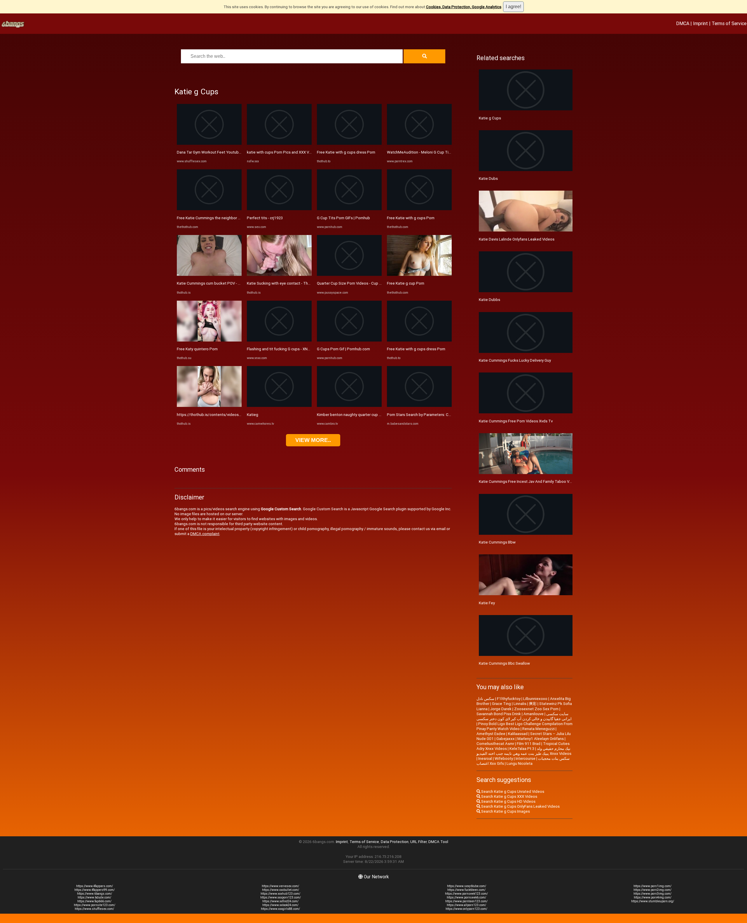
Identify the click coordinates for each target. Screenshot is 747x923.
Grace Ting (501, 703)
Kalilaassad (518, 733)
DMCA (682, 23)
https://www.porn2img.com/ (652, 890)
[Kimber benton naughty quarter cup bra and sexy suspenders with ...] (349, 405)
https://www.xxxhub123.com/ (280, 894)
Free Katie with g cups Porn (410, 217)
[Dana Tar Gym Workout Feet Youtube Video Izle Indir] (209, 143)
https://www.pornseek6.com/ (466, 897)
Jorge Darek (501, 708)
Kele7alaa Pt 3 (521, 748)
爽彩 (533, 703)
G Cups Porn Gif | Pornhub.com (343, 348)
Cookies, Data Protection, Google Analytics (463, 6)
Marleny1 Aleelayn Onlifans (540, 738)
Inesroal (485, 758)
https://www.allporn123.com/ (466, 905)
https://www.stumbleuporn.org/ (652, 901)
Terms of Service (729, 23)
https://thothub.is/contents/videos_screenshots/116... (225, 414)
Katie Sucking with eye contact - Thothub (282, 283)
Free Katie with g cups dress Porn (346, 152)
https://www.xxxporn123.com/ (280, 897)
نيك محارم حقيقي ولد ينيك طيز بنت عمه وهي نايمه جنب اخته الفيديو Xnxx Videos (524, 751)
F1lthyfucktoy (509, 698)
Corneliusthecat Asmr (495, 743)
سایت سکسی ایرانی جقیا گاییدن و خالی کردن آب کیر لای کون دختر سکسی (524, 716)
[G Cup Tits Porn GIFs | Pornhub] (349, 208)
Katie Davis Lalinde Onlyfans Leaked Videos (516, 239)
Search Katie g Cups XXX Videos (508, 796)
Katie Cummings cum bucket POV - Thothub (215, 283)
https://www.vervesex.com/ (280, 886)
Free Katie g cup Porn (405, 283)
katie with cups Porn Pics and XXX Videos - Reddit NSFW (296, 152)
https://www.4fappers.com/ (94, 886)
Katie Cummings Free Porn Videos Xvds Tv (516, 421)
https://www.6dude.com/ (94, 897)
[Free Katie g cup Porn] (419, 274)
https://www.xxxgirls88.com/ (280, 909)
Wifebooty (504, 758)
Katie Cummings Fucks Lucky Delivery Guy (515, 360)
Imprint (700, 23)
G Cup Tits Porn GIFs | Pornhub (343, 217)
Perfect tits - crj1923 (265, 217)
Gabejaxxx (505, 738)
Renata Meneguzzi (538, 728)
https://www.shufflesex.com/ (94, 909)
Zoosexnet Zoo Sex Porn (536, 708)
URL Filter (418, 841)
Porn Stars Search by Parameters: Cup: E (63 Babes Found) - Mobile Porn (449, 414)
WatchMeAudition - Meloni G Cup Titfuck (422, 152)
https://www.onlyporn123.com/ (466, 909)
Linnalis (520, 703)
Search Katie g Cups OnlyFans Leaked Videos (520, 806)
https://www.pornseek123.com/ (466, 894)
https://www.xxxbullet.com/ (280, 890)
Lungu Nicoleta (520, 763)
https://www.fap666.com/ (94, 901)
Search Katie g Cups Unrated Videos (512, 791)
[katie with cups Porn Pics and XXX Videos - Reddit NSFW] (279, 143)
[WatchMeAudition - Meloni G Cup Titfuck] (419, 143)
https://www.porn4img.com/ (652, 897)
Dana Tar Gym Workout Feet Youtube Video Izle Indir (222, 152)
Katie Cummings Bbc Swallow (504, 663)
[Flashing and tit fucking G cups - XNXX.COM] (279, 340)
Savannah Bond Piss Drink (499, 713)
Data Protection (395, 841)
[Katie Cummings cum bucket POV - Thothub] (209, 274)
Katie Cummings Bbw (497, 542)
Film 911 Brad (528, 743)
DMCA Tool (438, 841)
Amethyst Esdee (491, 733)
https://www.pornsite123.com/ (94, 905)
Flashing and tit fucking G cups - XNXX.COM (284, 348)
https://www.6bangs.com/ (94, 894)
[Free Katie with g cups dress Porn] (349, 143)
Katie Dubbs (489, 299)
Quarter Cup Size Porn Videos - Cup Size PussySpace (363, 283)
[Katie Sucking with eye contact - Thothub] (279, 274)
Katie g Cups (490, 118)
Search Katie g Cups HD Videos (507, 801)
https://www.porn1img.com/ (652, 886)
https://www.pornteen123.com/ (466, 901)
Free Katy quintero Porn (197, 348)
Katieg (252, 414)
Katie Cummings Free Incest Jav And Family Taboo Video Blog (532, 481)
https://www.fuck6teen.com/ (466, 890)
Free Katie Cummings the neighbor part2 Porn (216, 217)
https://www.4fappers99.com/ (94, 890)
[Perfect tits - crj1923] (279, 208)
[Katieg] (279, 405)
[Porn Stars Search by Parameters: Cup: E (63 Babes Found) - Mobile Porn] (419, 405)
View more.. (313, 440)
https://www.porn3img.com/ (652, 894)
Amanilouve (533, 713)
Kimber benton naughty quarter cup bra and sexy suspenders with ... (375, 414)
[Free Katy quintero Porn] (209, 340)
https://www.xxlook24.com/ (280, 905)
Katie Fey (487, 602)
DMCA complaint (204, 533)
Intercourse (525, 758)
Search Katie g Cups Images (505, 811)
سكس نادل (485, 698)
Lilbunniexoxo (535, 698)
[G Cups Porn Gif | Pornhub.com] (349, 340)
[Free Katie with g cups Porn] (419, 208)
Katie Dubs (488, 178)
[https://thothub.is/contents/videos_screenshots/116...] (209, 405)
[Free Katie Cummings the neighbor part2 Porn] (209, 208)
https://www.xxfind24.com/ (280, 901)
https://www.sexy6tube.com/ (466, 886)
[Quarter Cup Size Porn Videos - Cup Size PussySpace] (349, 274)
